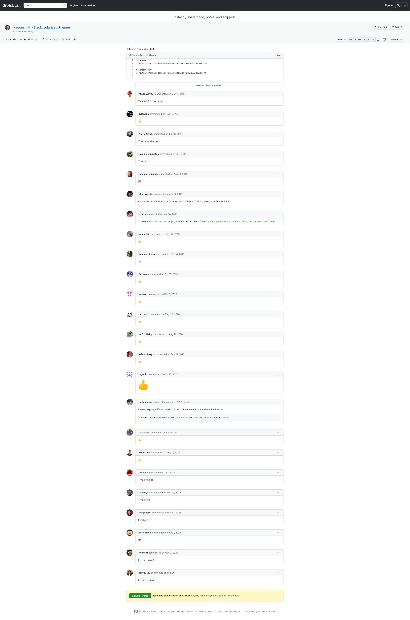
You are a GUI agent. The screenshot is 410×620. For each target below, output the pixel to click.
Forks (70, 39)
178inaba (144, 113)
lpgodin (143, 374)
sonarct (143, 294)
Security (180, 611)
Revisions (30, 39)
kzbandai (144, 234)
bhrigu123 (144, 572)
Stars (51, 39)
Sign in (388, 5)
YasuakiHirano (147, 254)
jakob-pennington (149, 154)
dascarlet (144, 432)
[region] (205, 68)
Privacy (171, 611)
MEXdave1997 (147, 93)
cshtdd (143, 214)
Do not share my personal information (259, 611)
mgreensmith (21, 27)
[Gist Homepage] (12, 5)
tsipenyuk (144, 492)
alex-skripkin (146, 194)
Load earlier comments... (209, 85)
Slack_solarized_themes (52, 27)
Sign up (401, 5)
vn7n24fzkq (145, 334)
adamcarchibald (148, 174)
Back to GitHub (89, 5)
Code (13, 39)
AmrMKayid (145, 134)
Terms (162, 611)
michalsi (143, 314)
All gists (74, 5)
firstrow (143, 274)
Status (190, 611)
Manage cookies (232, 611)
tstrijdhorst (145, 512)
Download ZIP (396, 39)
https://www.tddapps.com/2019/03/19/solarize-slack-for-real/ (242, 221)
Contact (219, 611)
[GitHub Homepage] (136, 611)
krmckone (144, 452)
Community (200, 611)
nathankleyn (145, 402)
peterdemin (145, 532)
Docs (210, 611)
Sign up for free (140, 595)
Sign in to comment (229, 595)
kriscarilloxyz (146, 354)
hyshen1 (143, 552)
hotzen (143, 472)
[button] (378, 39)
